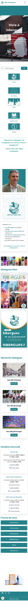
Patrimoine (14, 550)
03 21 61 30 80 (15, 465)
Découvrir (14, 383)
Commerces (14, 528)
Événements (14, 534)
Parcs (14, 545)
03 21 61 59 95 (15, 508)
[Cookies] (2, 598)
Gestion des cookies (14, 599)
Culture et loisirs (14, 121)
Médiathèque (14, 539)
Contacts (14, 132)
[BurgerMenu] (25, 2)
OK (24, 68)
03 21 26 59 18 (15, 488)
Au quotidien (14, 96)
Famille (14, 107)
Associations (14, 522)
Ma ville (14, 82)
